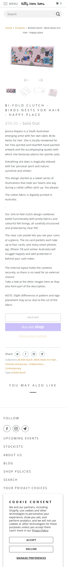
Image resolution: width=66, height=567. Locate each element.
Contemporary (13, 368)
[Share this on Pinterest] (33, 354)
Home (8, 28)
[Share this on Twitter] (17, 354)
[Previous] (26, 80)
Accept (31, 540)
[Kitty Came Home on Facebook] (7, 428)
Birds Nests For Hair (45, 359)
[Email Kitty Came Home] (26, 428)
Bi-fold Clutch (25, 359)
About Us (12, 455)
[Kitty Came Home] (33, 3)
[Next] (40, 80)
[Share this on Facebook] (25, 354)
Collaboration (36, 364)
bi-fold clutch (19, 372)
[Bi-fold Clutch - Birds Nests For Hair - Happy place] (33, 56)
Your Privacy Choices (25, 488)
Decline (31, 549)
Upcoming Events (21, 438)
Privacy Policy (40, 530)
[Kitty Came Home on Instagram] (17, 428)
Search (10, 480)
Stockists (13, 447)
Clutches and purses (16, 364)
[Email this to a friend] (41, 354)
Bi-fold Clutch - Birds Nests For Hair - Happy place (32, 110)
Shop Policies (17, 471)
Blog (8, 463)
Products (20, 28)
